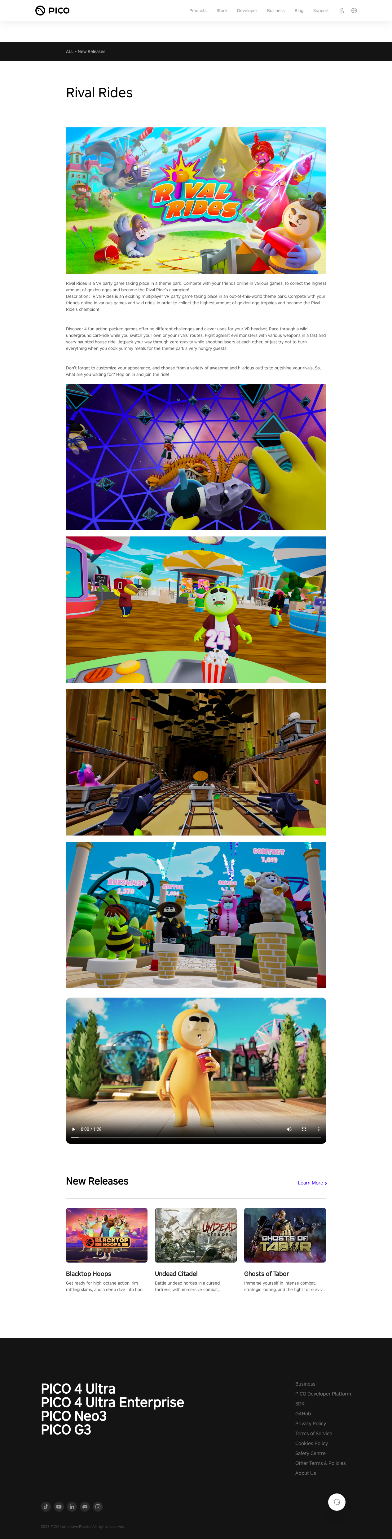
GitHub (303, 1413)
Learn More (310, 1183)
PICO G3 (66, 1429)
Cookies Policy (311, 1443)
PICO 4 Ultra (78, 1388)
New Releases (91, 51)
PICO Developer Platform (323, 1394)
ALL (70, 51)
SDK (300, 1403)
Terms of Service (313, 1433)
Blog (299, 10)
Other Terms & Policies (320, 1463)
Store (222, 10)
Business (276, 10)
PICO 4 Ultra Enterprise (112, 1402)
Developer (247, 10)
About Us (305, 1473)
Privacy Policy (310, 1423)
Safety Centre (310, 1453)
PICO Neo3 (74, 1416)
